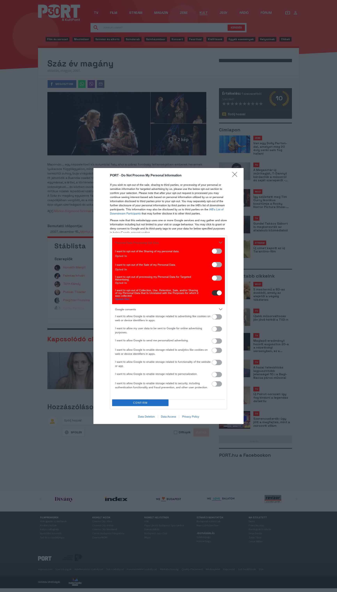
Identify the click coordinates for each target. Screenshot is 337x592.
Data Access (168, 416)
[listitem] (168, 243)
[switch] (217, 251)
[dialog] (168, 296)
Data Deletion (146, 416)
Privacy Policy (190, 416)
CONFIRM (140, 402)
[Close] (236, 175)
